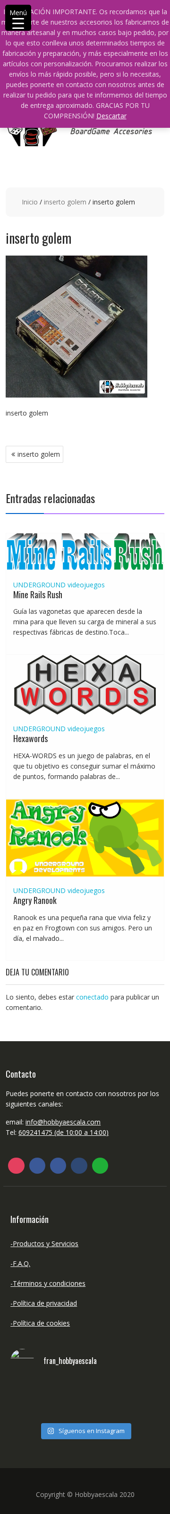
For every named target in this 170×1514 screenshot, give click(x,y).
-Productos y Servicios (44, 1243)
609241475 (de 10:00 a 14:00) (63, 1132)
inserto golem (65, 201)
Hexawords (30, 738)
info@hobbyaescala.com (63, 1121)
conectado (92, 996)
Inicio (30, 201)
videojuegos (86, 584)
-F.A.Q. (20, 1263)
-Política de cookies (40, 1323)
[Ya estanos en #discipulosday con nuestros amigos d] (85, 1399)
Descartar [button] (111, 115)
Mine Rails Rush (37, 594)
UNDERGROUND (39, 584)
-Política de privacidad (43, 1303)
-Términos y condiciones (47, 1283)
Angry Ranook (35, 900)
